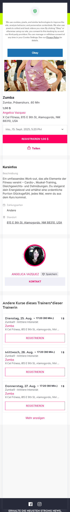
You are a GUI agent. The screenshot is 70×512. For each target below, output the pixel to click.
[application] (35, 256)
